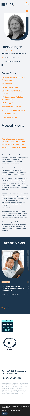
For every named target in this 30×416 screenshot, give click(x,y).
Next (7, 307)
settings (18, 410)
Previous (3, 307)
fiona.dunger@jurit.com (12, 61)
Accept (4, 413)
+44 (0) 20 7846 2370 (12, 57)
